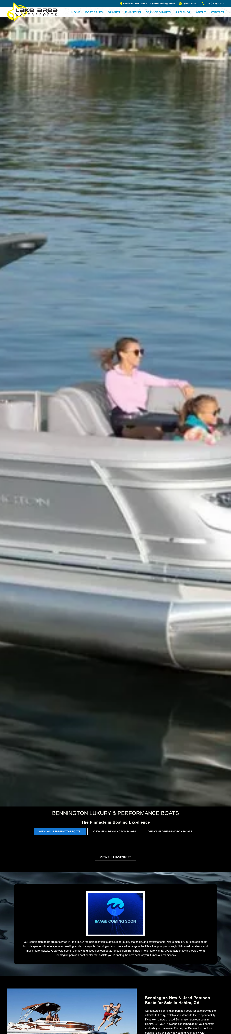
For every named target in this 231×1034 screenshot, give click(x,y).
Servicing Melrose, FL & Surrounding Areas (149, 3)
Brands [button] (114, 12)
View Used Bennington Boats (170, 831)
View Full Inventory (115, 857)
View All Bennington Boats (59, 831)
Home (75, 12)
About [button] (201, 12)
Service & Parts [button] (158, 12)
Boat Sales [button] (94, 12)
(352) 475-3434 (215, 3)
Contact (217, 12)
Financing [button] (133, 12)
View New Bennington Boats (114, 831)
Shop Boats (191, 3)
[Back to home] (32, 11)
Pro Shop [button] (183, 12)
